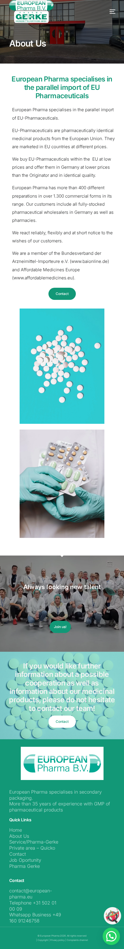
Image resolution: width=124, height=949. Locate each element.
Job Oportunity (25, 860)
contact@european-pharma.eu (30, 894)
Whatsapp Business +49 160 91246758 (35, 918)
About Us (19, 836)
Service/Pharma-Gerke (33, 842)
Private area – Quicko (32, 848)
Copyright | (43, 940)
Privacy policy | (58, 940)
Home (15, 830)
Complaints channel (77, 940)
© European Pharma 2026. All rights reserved (62, 935)
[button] (111, 936)
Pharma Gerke (24, 866)
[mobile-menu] (103, 11)
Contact (17, 854)
